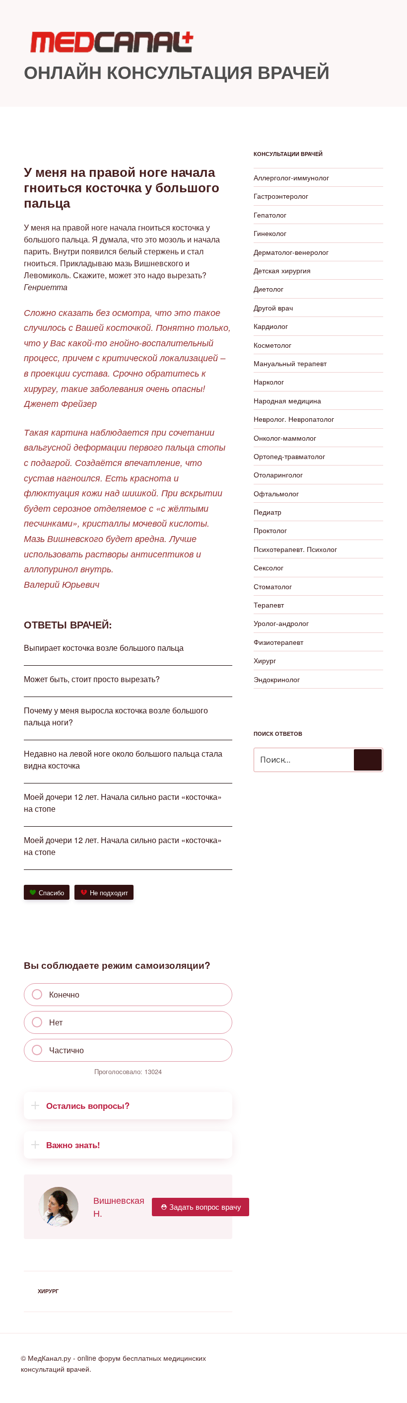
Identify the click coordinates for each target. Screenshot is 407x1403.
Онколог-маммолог (285, 438)
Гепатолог (270, 215)
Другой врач (273, 307)
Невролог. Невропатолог (294, 419)
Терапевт (269, 605)
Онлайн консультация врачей (177, 71)
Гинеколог (270, 233)
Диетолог (268, 289)
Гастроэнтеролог (281, 196)
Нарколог (269, 382)
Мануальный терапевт (290, 363)
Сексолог (268, 567)
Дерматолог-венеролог (291, 252)
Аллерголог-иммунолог (291, 177)
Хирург (48, 1291)
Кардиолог (271, 326)
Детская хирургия (282, 270)
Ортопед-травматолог (289, 456)
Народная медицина (287, 400)
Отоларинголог (278, 474)
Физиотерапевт (278, 642)
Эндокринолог (277, 679)
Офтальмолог (276, 493)
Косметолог (272, 345)
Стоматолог (273, 586)
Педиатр (267, 512)
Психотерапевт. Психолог (295, 549)
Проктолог (270, 530)
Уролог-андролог (281, 623)
